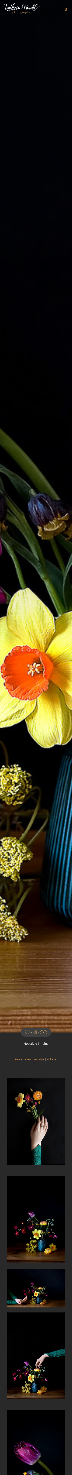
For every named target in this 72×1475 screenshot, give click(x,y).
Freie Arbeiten (23, 1059)
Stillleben (52, 1059)
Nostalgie (38, 1059)
